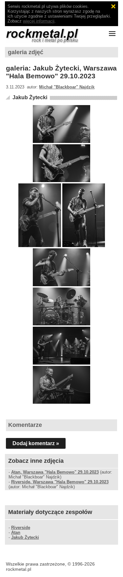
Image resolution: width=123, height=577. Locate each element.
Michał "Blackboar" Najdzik (66, 87)
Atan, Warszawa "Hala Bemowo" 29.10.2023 (55, 472)
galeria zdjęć (25, 52)
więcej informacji (38, 21)
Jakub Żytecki (29, 97)
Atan (15, 532)
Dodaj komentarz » (35, 443)
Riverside (20, 527)
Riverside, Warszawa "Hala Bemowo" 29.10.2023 (60, 481)
